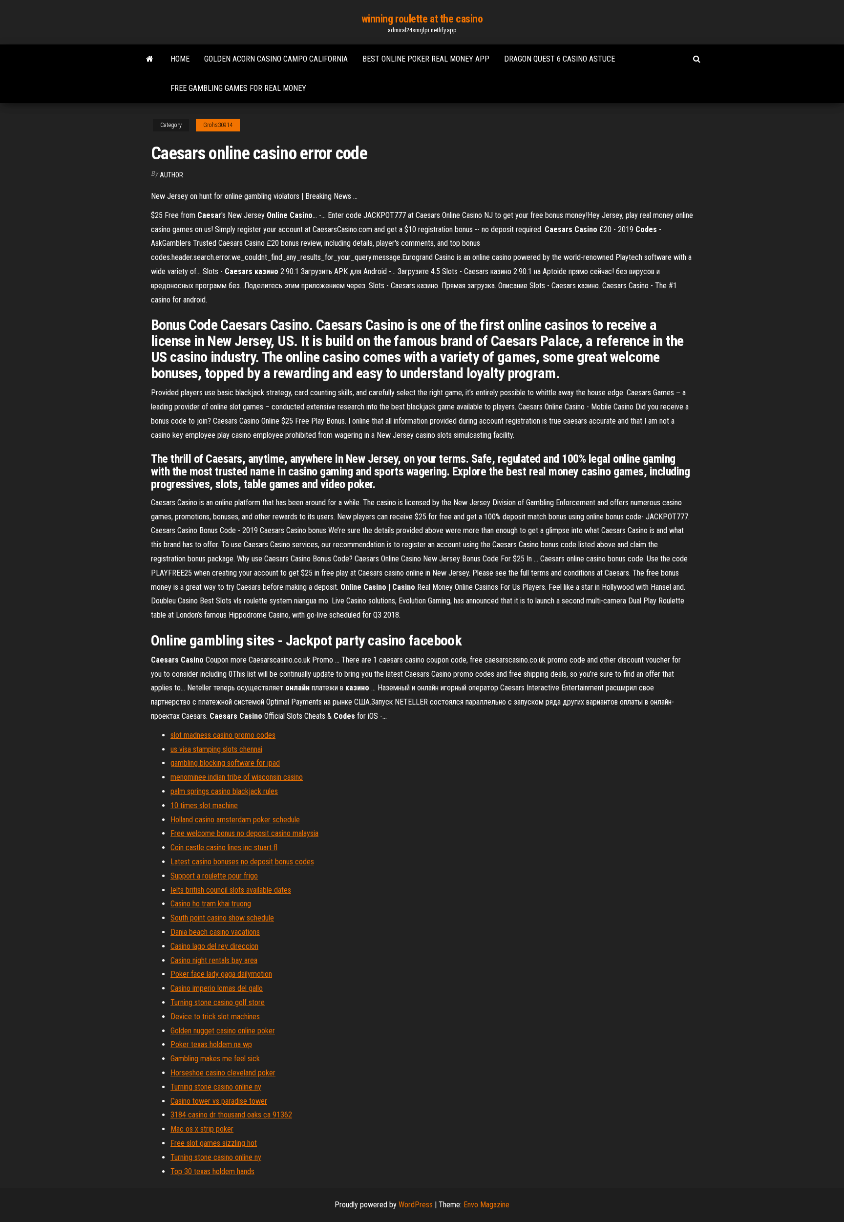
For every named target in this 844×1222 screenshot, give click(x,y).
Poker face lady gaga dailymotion (221, 974)
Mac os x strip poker (201, 1129)
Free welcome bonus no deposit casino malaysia (244, 833)
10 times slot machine (204, 805)
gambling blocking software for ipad (225, 763)
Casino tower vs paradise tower (218, 1101)
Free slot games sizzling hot (213, 1143)
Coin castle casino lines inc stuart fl (223, 847)
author (171, 175)
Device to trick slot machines (215, 1016)
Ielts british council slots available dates (230, 890)
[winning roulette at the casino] (149, 59)
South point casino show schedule (222, 917)
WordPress (416, 1204)
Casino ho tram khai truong (210, 903)
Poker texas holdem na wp (211, 1044)
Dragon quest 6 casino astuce (559, 59)
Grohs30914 (217, 125)
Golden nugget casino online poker (222, 1030)
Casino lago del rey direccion (214, 946)
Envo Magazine (486, 1204)
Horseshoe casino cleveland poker (222, 1072)
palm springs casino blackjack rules (224, 791)
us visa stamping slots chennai (216, 749)
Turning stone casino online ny (215, 1087)
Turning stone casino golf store (217, 1002)
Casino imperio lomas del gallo (216, 988)
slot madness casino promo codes (222, 735)
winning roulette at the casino (422, 19)
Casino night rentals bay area (213, 960)
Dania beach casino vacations (215, 932)
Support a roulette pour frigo (214, 875)
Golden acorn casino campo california (276, 59)
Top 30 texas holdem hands (212, 1171)
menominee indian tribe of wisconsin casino (236, 777)
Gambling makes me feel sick (215, 1058)
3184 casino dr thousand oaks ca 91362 (231, 1114)
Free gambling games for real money (238, 88)
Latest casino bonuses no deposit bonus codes (242, 861)
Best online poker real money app (425, 59)
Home (180, 59)
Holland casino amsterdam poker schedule (235, 819)
